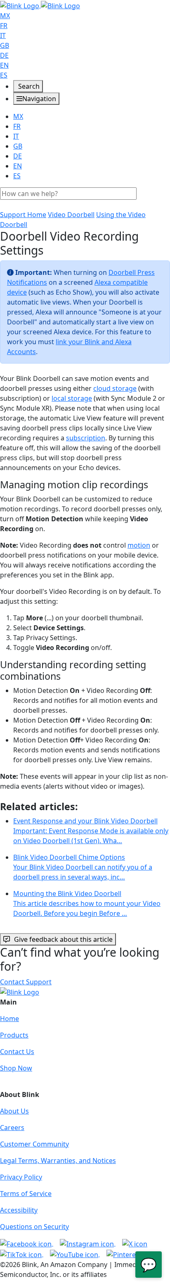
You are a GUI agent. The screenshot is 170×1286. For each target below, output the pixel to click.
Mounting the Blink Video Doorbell (87, 903)
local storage (72, 398)
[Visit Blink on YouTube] (75, 1253)
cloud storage (115, 388)
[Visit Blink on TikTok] (21, 1253)
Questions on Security (34, 1226)
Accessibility (19, 1210)
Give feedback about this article (63, 939)
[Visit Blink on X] (134, 1243)
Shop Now (16, 1068)
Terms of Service (26, 1193)
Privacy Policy (21, 1177)
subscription (85, 437)
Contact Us (17, 1051)
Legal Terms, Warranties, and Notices (58, 1160)
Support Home (23, 214)
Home (9, 1018)
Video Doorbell (71, 214)
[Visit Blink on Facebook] (26, 1243)
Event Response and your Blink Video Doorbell (90, 830)
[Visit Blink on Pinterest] (131, 1253)
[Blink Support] (40, 4)
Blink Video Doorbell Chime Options (82, 867)
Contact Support (26, 981)
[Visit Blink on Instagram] (88, 1243)
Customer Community (34, 1144)
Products (14, 1035)
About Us (14, 1111)
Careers (12, 1127)
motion (139, 545)
